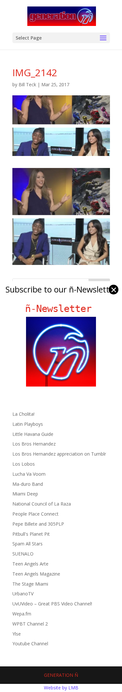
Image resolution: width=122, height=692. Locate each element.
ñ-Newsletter (61, 308)
